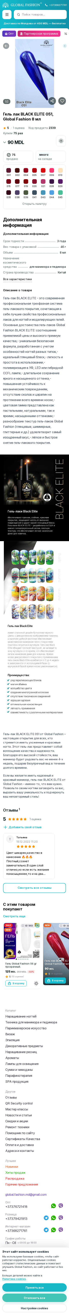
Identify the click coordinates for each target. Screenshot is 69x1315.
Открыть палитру (34, 204)
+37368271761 (58, 5)
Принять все (34, 1287)
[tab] (11, 810)
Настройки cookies (34, 1308)
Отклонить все (34, 1298)
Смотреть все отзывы (34, 888)
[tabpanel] (34, 854)
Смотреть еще (14, 916)
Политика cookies (14, 1278)
